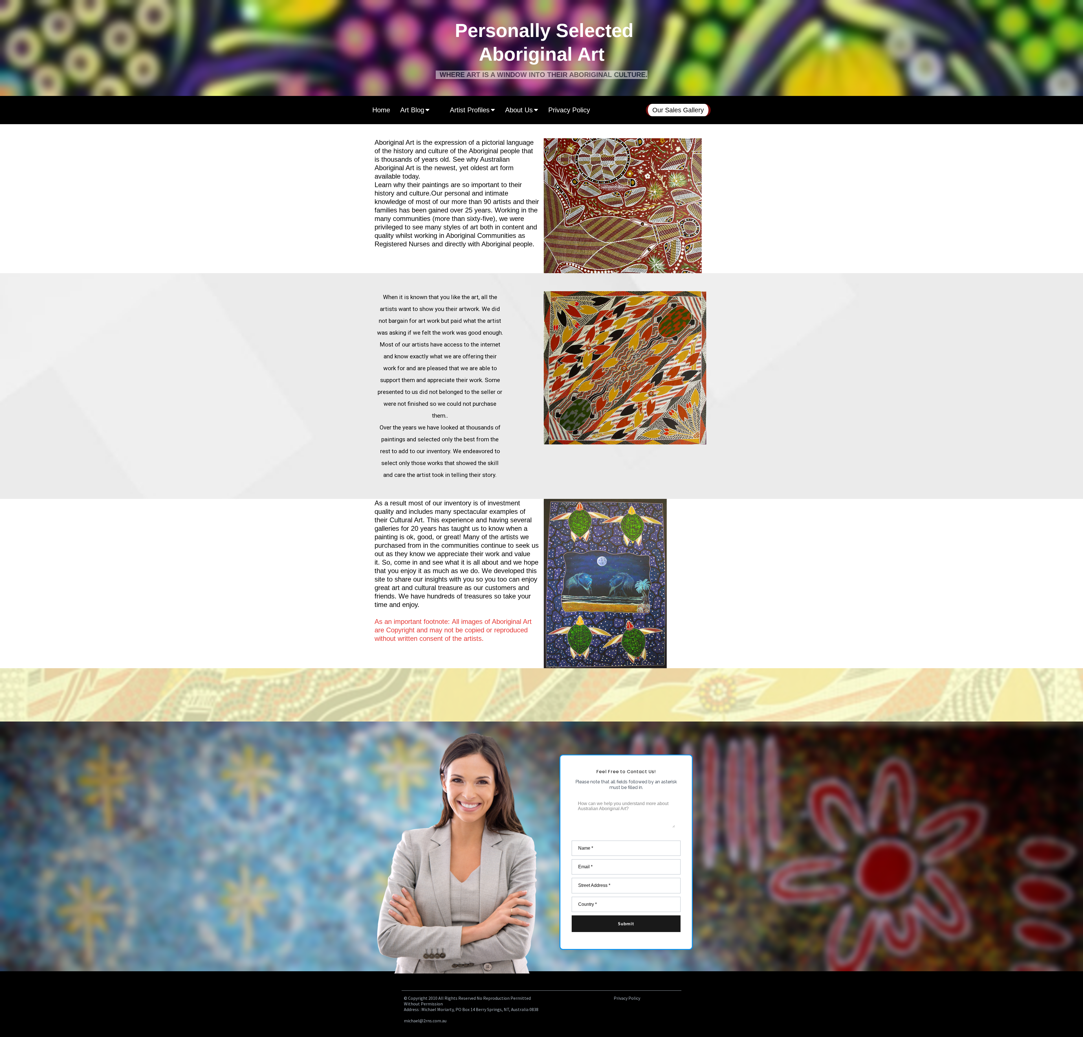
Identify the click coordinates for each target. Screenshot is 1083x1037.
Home (381, 110)
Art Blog (412, 110)
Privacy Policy (569, 110)
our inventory (433, 451)
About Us (519, 110)
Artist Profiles (470, 110)
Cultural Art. (407, 520)
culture (438, 151)
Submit (626, 923)
